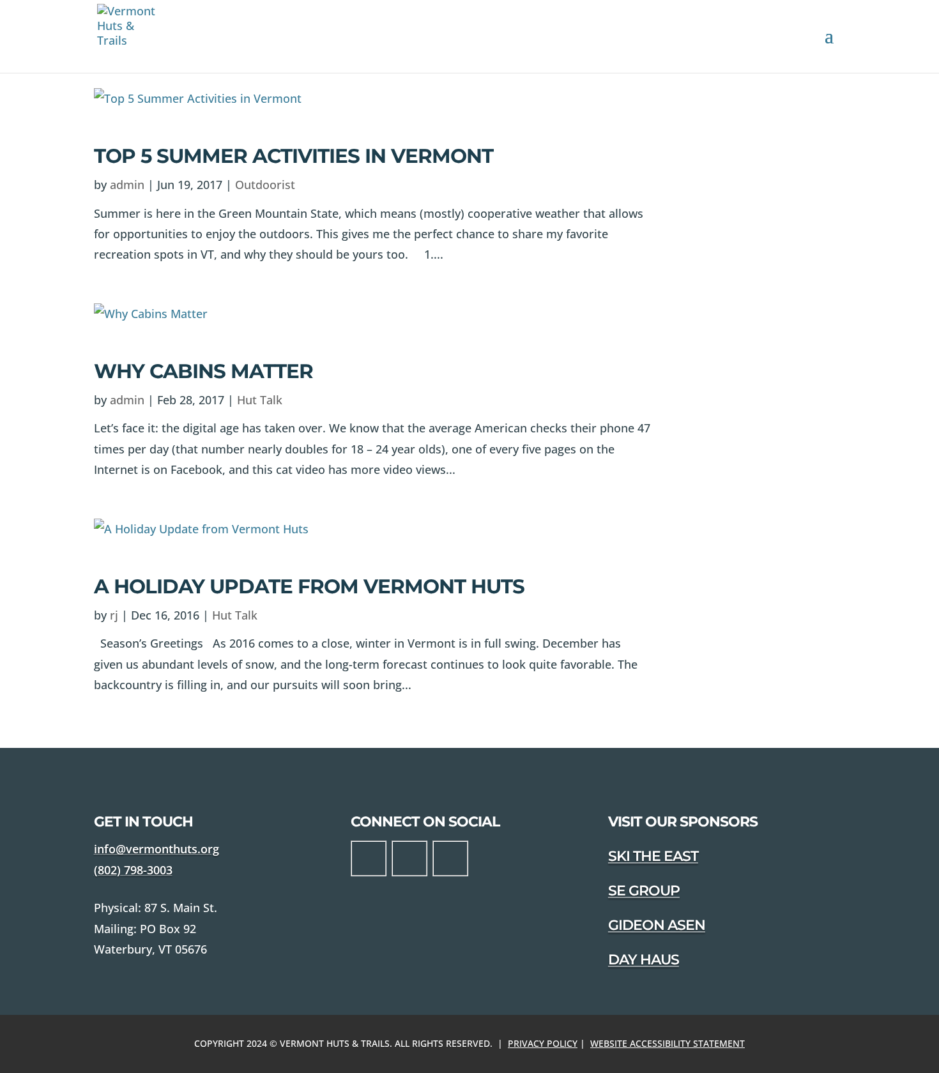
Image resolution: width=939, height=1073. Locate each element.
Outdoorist (265, 184)
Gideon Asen (656, 925)
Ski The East (653, 856)
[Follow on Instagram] (409, 858)
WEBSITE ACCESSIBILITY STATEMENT (667, 1043)
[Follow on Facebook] (368, 858)
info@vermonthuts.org (156, 848)
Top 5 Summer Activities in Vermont (293, 156)
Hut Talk (259, 399)
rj (114, 615)
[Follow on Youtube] (450, 858)
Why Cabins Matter (203, 371)
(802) (133, 870)
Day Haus (643, 959)
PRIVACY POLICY (542, 1043)
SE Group (644, 890)
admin (127, 184)
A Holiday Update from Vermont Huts (309, 586)
